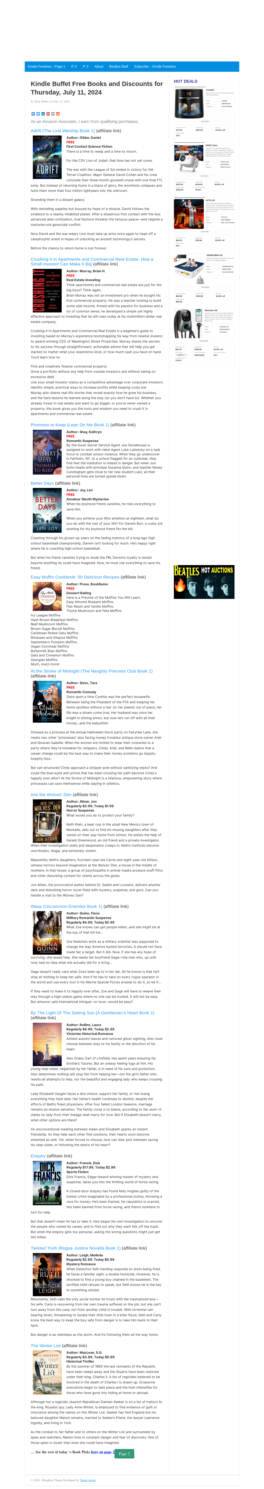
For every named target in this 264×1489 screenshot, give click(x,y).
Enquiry (38, 1155)
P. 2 (74, 66)
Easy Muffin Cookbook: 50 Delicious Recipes (75, 577)
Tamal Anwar (88, 1480)
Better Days (42, 483)
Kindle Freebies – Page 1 (46, 66)
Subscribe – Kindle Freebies (155, 66)
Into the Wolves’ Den (51, 794)
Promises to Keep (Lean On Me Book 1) (70, 424)
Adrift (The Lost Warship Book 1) (63, 130)
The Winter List (46, 1345)
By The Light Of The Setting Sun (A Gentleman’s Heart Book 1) (92, 1012)
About (98, 66)
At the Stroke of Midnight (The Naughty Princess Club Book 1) (92, 671)
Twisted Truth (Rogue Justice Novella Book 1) (76, 1248)
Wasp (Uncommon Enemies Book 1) (66, 906)
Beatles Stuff (118, 66)
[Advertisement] (124, 29)
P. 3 (85, 66)
